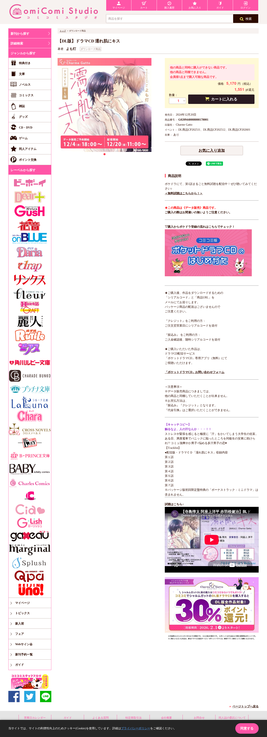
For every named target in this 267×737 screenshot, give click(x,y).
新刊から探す (20, 33)
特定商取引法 (133, 717)
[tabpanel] (104, 105)
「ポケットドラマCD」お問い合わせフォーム (194, 372)
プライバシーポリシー (135, 728)
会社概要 (166, 717)
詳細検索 (17, 43)
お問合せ (199, 717)
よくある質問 (100, 717)
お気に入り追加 (212, 150)
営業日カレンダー (35, 717)
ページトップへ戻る (245, 706)
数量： (173, 95)
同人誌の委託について (232, 717)
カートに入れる (224, 99)
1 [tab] (104, 154)
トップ (63, 31)
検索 (249, 18)
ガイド (68, 717)
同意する (247, 728)
